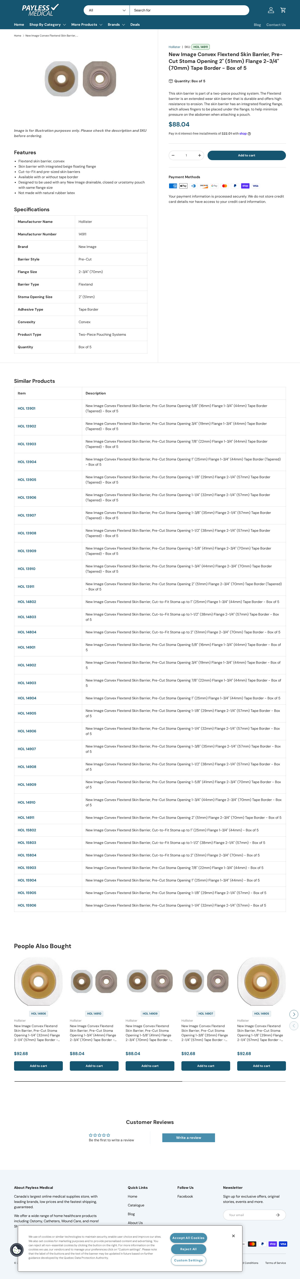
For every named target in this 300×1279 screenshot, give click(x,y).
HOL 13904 (27, 462)
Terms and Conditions (244, 1263)
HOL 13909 (27, 551)
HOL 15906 (27, 905)
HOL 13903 (27, 444)
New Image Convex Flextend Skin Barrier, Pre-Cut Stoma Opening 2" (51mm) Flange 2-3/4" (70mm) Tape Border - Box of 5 (51, 35)
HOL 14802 (27, 601)
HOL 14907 (27, 749)
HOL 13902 (27, 426)
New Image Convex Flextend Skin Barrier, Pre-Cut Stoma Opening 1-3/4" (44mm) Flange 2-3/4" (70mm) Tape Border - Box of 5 (93, 1035)
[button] (283, 10)
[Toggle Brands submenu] (123, 24)
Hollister (174, 47)
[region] (130, 1248)
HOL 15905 (27, 893)
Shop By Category (45, 24)
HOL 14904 (27, 698)
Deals (135, 24)
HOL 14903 (27, 683)
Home (19, 24)
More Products (84, 24)
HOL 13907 (27, 515)
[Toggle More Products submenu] (100, 24)
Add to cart (246, 155)
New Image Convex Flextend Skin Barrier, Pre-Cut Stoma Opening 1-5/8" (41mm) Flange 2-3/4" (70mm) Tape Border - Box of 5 (148, 1035)
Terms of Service (275, 1263)
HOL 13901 (26, 408)
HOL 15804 (27, 855)
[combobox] (166, 10)
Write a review (188, 1137)
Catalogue (136, 1205)
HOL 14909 (27, 784)
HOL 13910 (26, 568)
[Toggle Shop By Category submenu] (64, 24)
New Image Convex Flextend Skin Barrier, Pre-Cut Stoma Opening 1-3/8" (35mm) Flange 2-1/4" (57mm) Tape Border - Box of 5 (204, 1035)
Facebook (185, 1196)
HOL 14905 (27, 713)
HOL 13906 (27, 497)
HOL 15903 (27, 867)
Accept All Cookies (188, 1238)
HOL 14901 (26, 647)
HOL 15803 (27, 842)
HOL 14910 (26, 802)
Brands (114, 24)
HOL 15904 (27, 880)
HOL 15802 (27, 830)
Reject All (188, 1249)
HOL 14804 (27, 632)
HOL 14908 (27, 766)
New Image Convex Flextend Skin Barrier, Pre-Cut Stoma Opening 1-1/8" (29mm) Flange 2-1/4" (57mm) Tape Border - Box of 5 (260, 1035)
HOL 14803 (27, 617)
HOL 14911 (26, 817)
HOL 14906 (27, 731)
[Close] (233, 1236)
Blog (257, 24)
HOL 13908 (27, 533)
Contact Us (276, 24)
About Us (135, 1222)
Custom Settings (188, 1260)
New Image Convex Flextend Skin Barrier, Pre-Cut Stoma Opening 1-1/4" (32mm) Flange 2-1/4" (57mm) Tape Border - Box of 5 (37, 1035)
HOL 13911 (26, 586)
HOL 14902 (27, 665)
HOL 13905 (27, 479)
